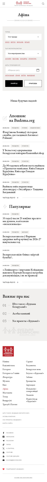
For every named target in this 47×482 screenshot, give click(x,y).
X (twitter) (10, 448)
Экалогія (30, 395)
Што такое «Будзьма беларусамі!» (24, 305)
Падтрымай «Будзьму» (15, 469)
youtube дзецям (12, 456)
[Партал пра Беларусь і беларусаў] (23, 3)
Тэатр (5, 396)
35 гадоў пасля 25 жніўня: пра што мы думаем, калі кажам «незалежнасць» (22, 221)
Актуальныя (9, 75)
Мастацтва (7, 392)
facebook (9, 433)
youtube (9, 452)
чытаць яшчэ (9, 198)
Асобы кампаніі (21, 313)
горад (7, 32)
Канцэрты (23, 59)
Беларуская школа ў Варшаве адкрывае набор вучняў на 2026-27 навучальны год (22, 239)
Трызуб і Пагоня (10, 404)
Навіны (6, 361)
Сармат (29, 361)
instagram (10, 437)
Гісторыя (24, 127)
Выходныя (31, 75)
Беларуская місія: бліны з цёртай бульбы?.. (21, 256)
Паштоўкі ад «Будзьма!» (31, 400)
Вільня (27, 42)
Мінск (7, 42)
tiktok (8, 444)
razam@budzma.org (14, 460)
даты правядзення (12, 65)
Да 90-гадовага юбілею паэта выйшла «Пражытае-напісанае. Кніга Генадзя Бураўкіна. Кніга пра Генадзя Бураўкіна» (23, 170)
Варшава (20, 42)
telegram (10, 440)
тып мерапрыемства (13, 48)
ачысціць (33, 83)
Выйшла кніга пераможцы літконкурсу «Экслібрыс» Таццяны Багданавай (23, 189)
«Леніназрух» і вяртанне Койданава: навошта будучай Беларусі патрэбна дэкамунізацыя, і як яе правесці (23, 272)
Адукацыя (25, 232)
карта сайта (8, 423)
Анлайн (8, 59)
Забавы (29, 377)
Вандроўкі (7, 400)
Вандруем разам (35, 127)
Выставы (16, 59)
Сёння (17, 75)
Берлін (13, 42)
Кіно (5, 385)
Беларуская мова (33, 369)
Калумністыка (9, 365)
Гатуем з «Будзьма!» (35, 373)
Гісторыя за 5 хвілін (11, 373)
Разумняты (31, 365)
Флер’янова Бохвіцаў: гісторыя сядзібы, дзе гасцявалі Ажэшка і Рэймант (20, 135)
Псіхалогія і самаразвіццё (32, 389)
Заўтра (23, 75)
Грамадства (15, 127)
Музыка (6, 381)
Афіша (5, 388)
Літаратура (32, 59)
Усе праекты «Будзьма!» (26, 321)
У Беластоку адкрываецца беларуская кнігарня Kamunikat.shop (23, 151)
